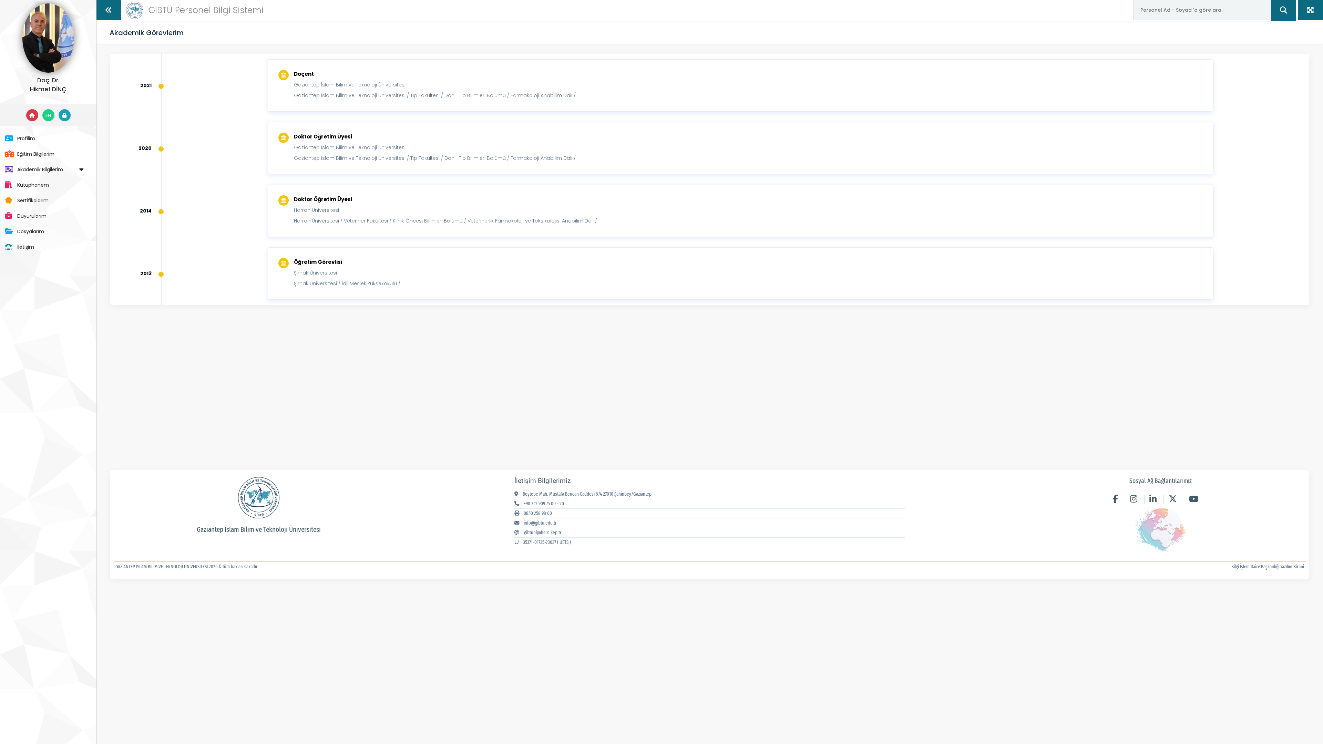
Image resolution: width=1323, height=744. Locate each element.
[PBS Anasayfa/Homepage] (32, 115)
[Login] (65, 115)
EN (48, 115)
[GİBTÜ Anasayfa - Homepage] (134, 10)
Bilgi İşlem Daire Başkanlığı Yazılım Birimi (1267, 567)
